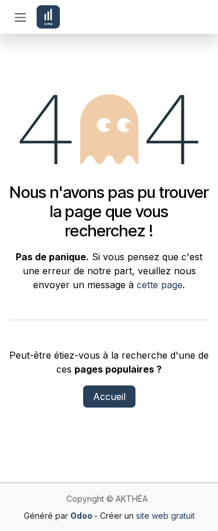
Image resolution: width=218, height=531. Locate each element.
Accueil (109, 396)
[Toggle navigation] (20, 17)
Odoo (82, 516)
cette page (160, 285)
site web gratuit (165, 516)
